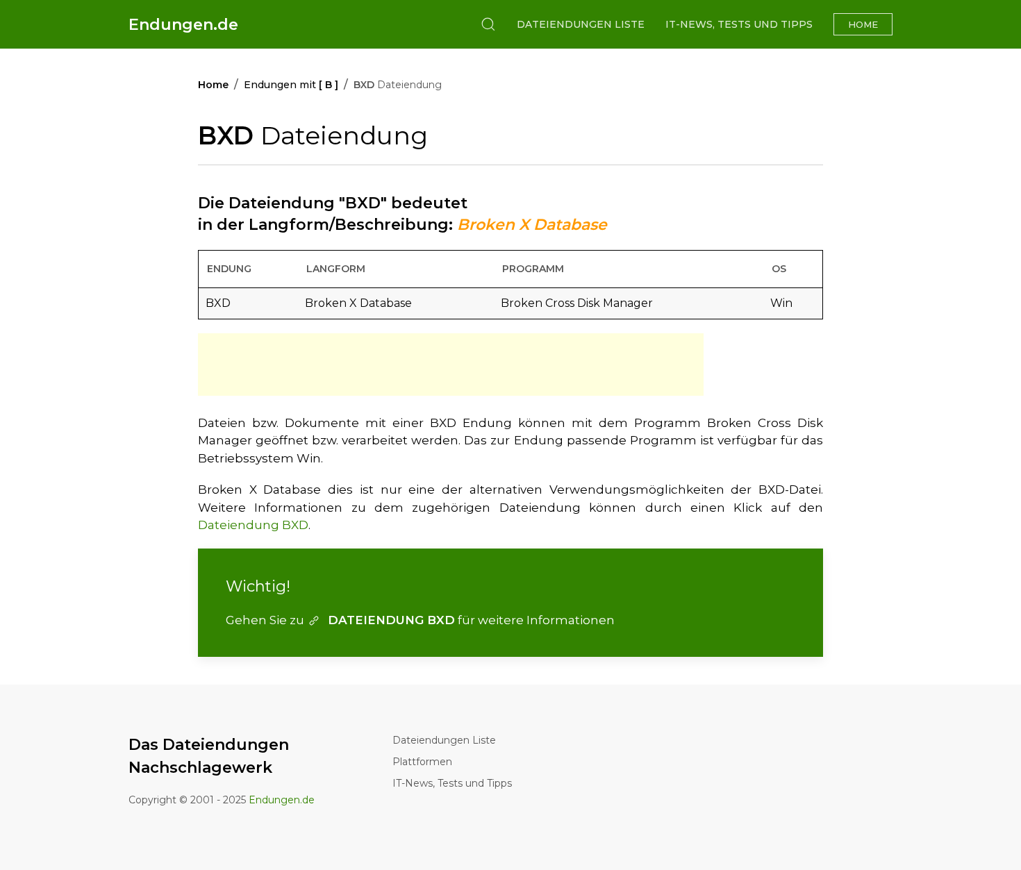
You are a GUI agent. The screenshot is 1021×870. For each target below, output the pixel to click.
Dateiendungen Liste (581, 24)
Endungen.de (183, 24)
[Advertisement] (451, 364)
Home (863, 24)
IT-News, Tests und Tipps (739, 24)
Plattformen (422, 761)
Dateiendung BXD (253, 525)
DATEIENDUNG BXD (391, 620)
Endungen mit (291, 84)
